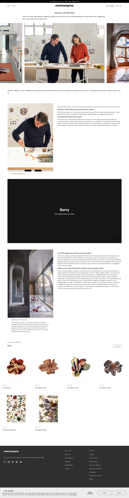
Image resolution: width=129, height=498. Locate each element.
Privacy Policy (73, 495)
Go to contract (110, 6)
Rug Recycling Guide (95, 469)
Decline (119, 493)
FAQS (91, 479)
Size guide (92, 472)
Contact (91, 454)
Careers (67, 469)
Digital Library (93, 461)
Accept (104, 493)
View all (117, 346)
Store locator (93, 458)
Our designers (69, 458)
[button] (9, 5)
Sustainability (69, 465)
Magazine (68, 461)
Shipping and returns (95, 476)
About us (67, 454)
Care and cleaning (94, 465)
